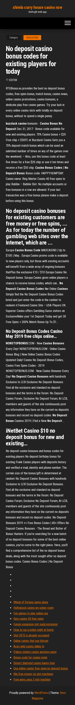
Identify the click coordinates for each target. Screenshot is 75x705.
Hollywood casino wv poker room (33, 608)
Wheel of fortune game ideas (30, 602)
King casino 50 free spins (28, 619)
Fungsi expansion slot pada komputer (35, 624)
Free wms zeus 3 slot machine (31, 679)
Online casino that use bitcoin (30, 641)
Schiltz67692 (32, 37)
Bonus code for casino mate (30, 657)
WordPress (41, 693)
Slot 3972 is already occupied (31, 635)
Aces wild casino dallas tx (28, 646)
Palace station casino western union (35, 652)
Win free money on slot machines (33, 674)
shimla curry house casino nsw (37, 7)
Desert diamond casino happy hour (34, 663)
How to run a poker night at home (33, 630)
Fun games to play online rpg (30, 613)
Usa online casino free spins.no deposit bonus (40, 668)
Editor (13, 80)
